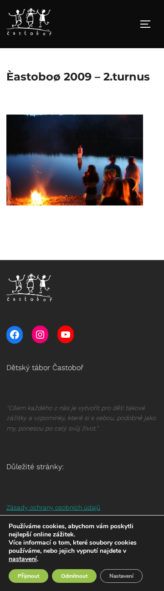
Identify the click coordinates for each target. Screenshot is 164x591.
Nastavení (121, 576)
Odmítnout (74, 576)
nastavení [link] (23, 559)
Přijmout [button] (28, 576)
